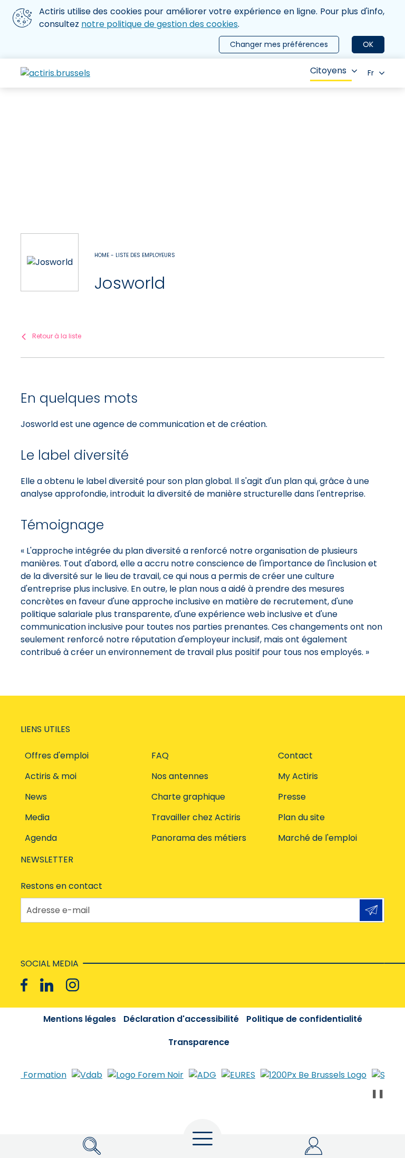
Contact (295, 755)
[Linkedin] (46, 985)
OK (368, 44)
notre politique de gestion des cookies (159, 24)
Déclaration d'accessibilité (181, 1019)
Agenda (41, 838)
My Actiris (298, 776)
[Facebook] (24, 985)
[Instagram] (72, 985)
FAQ (160, 755)
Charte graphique (188, 797)
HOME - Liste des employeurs (134, 255)
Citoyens (328, 70)
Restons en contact (61, 886)
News (36, 797)
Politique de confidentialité (304, 1019)
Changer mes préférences (279, 44)
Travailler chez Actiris (195, 817)
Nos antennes (179, 776)
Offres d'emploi (57, 755)
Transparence (198, 1042)
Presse (292, 797)
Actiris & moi (50, 776)
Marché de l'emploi (317, 838)
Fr (371, 73)
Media (37, 817)
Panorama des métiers (198, 838)
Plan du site (301, 817)
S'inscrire (371, 910)
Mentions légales (79, 1019)
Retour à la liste (56, 335)
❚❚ (377, 1093)
